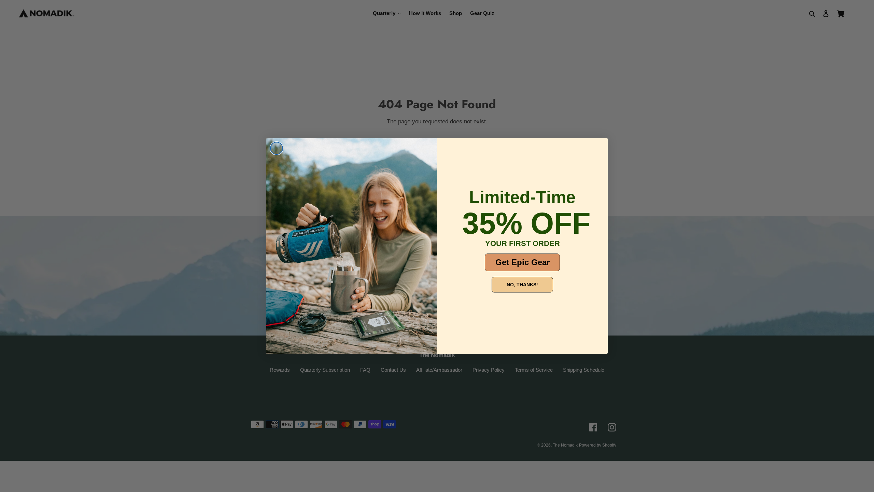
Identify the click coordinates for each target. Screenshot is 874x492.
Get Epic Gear (522, 262)
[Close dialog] (276, 148)
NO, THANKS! (522, 284)
